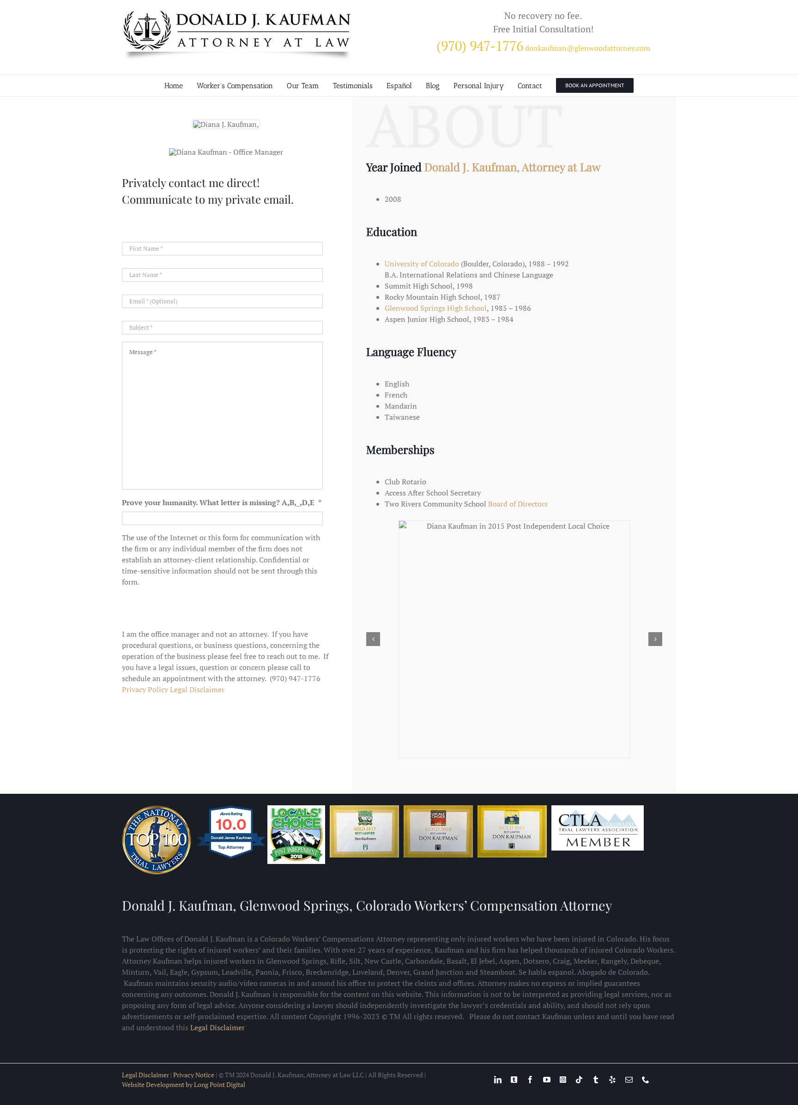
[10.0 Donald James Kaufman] (231, 837)
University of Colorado (422, 264)
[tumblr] (595, 1058)
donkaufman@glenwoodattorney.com (587, 48)
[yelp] (612, 1058)
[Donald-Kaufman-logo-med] (237, 13)
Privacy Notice (193, 1053)
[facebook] (530, 1058)
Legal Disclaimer (197, 689)
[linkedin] (498, 1058)
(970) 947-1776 (479, 45)
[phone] (645, 1058)
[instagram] (563, 1058)
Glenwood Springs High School (436, 308)
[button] (373, 628)
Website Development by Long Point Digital (183, 1063)
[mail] (629, 1058)
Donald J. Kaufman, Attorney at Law (512, 166)
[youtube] (546, 1058)
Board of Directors (518, 504)
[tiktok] (579, 1058)
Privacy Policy (145, 689)
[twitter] (514, 1058)
